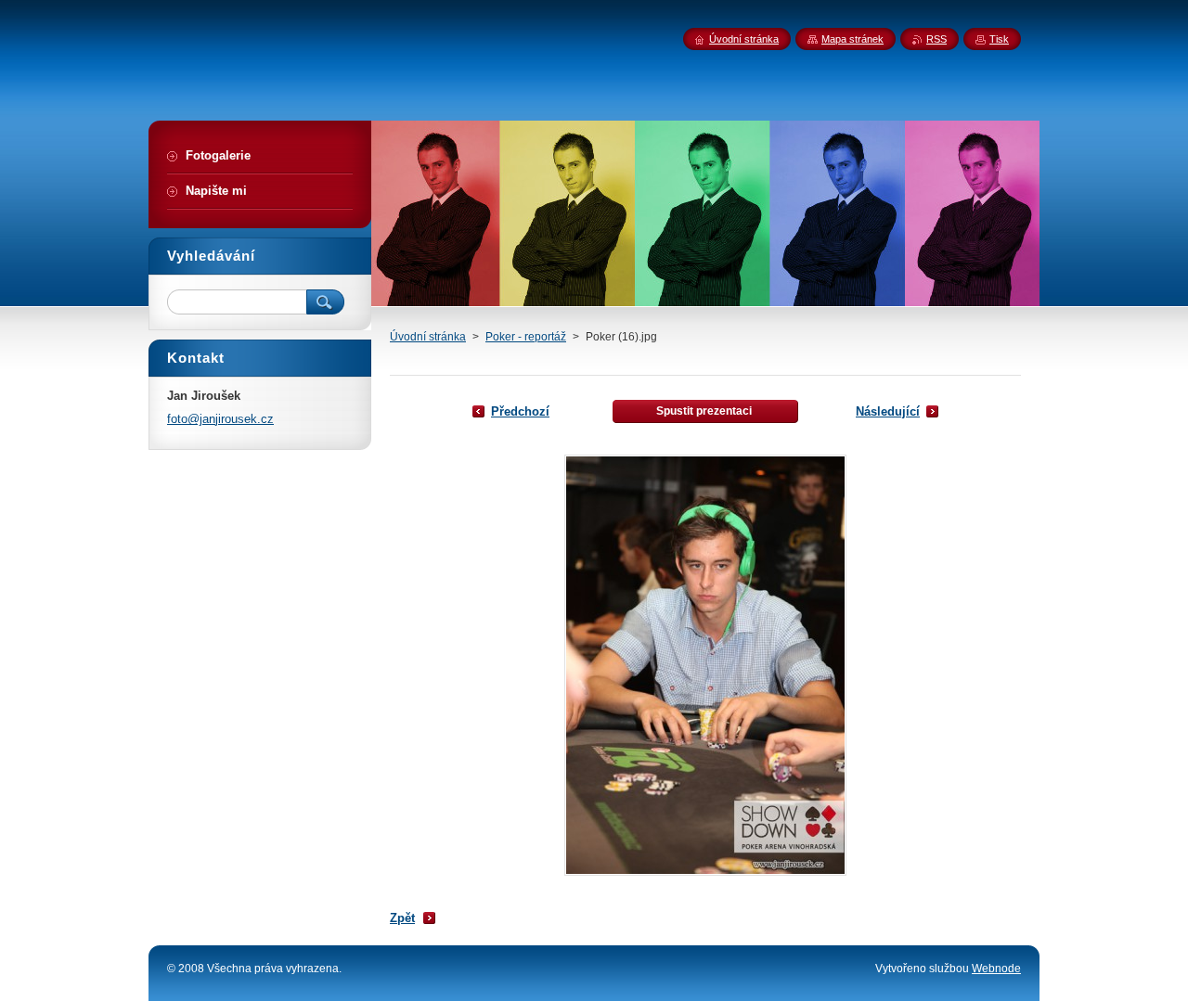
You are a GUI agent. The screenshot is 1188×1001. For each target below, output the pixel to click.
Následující (888, 411)
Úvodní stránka (428, 336)
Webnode (996, 968)
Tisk (999, 39)
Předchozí (520, 411)
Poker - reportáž (525, 336)
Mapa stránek (852, 39)
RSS (936, 39)
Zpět (402, 918)
